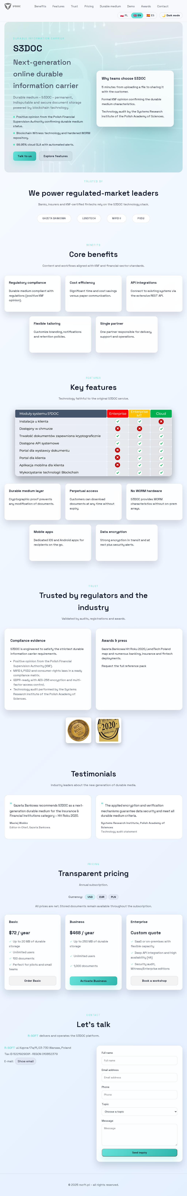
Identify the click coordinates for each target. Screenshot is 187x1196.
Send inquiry (139, 1152)
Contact (163, 6)
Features (58, 6)
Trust (74, 6)
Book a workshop (154, 981)
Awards (146, 6)
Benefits (40, 6)
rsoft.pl (84, 1185)
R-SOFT (33, 1036)
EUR (101, 897)
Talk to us (25, 156)
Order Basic (32, 981)
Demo (131, 6)
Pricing (89, 6)
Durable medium (110, 6)
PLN (113, 897)
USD (90, 897)
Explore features (56, 156)
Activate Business (93, 981)
